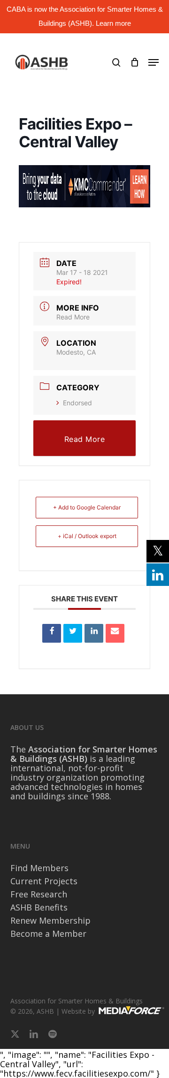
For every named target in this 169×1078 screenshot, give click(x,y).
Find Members (39, 868)
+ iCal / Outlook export (87, 535)
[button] (153, 62)
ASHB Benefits (39, 907)
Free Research (38, 894)
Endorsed (77, 403)
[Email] (115, 633)
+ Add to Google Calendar (87, 507)
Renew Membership (50, 920)
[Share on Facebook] (51, 633)
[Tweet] (72, 633)
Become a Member (48, 933)
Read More (73, 317)
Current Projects (43, 881)
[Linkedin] (93, 633)
